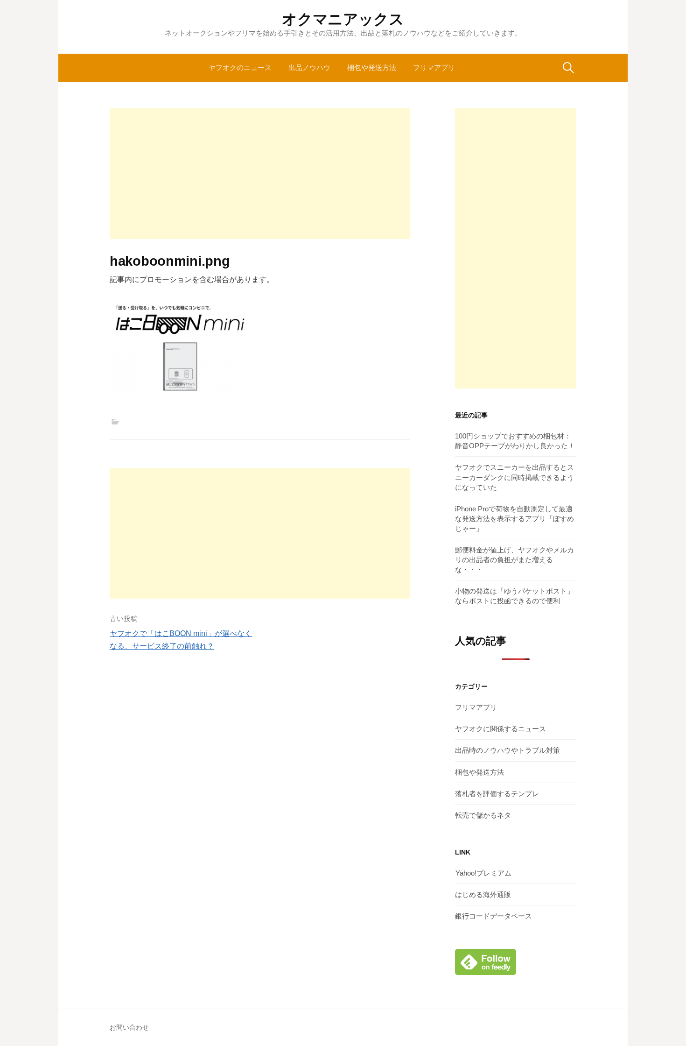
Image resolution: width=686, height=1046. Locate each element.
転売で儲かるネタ (483, 815)
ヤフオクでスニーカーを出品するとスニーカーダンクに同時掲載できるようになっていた (514, 477)
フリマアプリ (434, 67)
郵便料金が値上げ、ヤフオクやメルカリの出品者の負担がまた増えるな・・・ (514, 559)
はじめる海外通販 (483, 894)
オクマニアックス (343, 19)
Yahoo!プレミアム (483, 873)
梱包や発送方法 (371, 67)
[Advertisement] (260, 173)
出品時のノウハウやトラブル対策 (507, 750)
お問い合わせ (129, 1027)
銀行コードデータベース (493, 916)
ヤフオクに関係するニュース (500, 729)
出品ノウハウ (309, 67)
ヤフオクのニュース (240, 67)
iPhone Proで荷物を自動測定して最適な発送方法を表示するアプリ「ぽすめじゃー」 (514, 518)
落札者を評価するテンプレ (497, 794)
